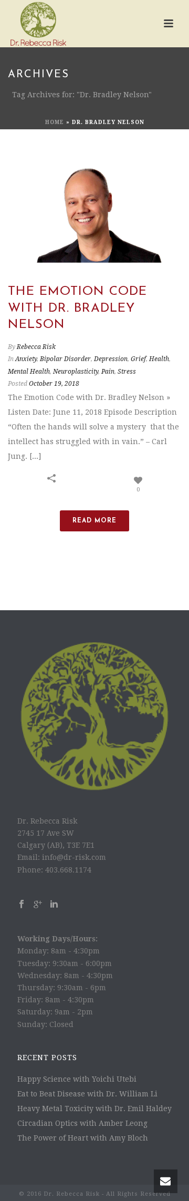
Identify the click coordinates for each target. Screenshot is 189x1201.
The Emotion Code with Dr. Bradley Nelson (77, 308)
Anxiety (26, 359)
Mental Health (29, 371)
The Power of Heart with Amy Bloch (82, 1138)
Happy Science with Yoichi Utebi (76, 1079)
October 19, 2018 (54, 383)
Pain (107, 371)
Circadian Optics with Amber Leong (82, 1123)
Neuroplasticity (75, 371)
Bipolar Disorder (65, 359)
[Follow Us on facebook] (21, 904)
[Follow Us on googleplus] (38, 904)
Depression (111, 359)
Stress (127, 371)
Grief (138, 359)
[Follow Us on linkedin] (54, 904)
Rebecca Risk (36, 347)
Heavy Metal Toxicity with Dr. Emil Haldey (94, 1108)
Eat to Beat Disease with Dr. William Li (87, 1094)
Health (159, 359)
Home (54, 122)
